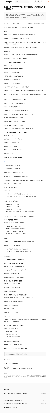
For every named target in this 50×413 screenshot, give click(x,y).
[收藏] (38, 1)
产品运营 (19, 23)
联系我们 (22, 410)
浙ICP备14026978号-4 (30, 410)
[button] (5, 1)
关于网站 (17, 410)
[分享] (42, 1)
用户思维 (42, 23)
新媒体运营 (37, 23)
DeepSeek (31, 23)
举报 (43, 376)
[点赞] (35, 1)
